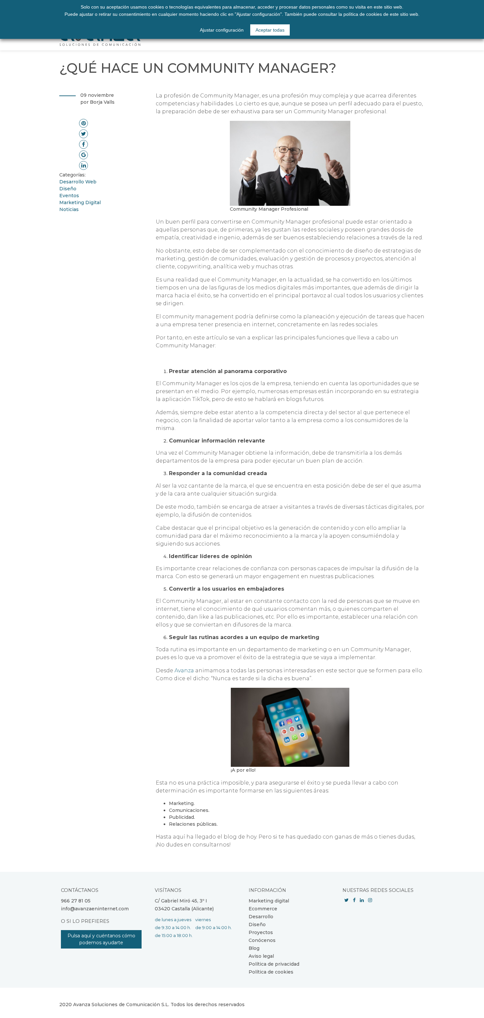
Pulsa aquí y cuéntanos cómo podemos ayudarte (101, 939)
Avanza (184, 670)
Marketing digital (269, 901)
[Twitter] (346, 900)
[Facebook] (354, 900)
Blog (254, 948)
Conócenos (262, 940)
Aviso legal (261, 956)
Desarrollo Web (77, 182)
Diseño (67, 189)
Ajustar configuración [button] (222, 30)
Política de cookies (271, 972)
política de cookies (362, 14)
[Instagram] (370, 900)
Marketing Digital (80, 202)
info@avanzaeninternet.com (95, 909)
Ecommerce (263, 909)
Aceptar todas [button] (269, 30)
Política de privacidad (274, 964)
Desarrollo (261, 917)
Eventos (69, 196)
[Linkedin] (362, 900)
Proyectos (261, 932)
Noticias (69, 209)
